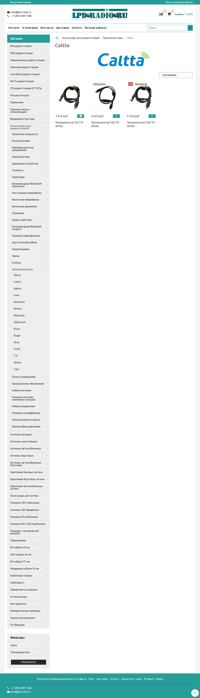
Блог (91, 678)
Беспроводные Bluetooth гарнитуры (27, 185)
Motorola (19, 315)
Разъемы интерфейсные (26, 413)
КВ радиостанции (20, 46)
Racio (17, 328)
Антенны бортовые (21, 455)
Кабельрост (17, 582)
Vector (17, 362)
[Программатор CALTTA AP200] (106, 97)
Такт (16, 369)
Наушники (18, 213)
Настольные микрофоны (27, 192)
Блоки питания (21, 140)
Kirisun (18, 308)
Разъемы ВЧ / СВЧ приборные (27, 523)
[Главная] (57, 37)
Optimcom (20, 322)
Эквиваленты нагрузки (23, 589)
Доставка (62, 27)
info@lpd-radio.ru (20, 12)
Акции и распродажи (22, 617)
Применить (28, 662)
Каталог (14, 27)
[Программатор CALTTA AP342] (70, 97)
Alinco (17, 275)
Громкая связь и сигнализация (20, 110)
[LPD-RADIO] (100, 13)
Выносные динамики (24, 206)
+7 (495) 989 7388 (20, 15)
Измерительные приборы (25, 610)
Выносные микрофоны (25, 199)
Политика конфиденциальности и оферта (62, 678)
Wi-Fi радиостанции (22, 81)
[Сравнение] (161, 13)
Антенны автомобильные (25, 448)
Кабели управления (23, 406)
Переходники (18, 540)
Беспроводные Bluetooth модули (27, 227)
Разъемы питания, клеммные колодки (23, 398)
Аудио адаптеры (22, 219)
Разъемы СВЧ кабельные (24, 502)
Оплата (77, 27)
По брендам (17, 624)
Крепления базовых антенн (26, 472)
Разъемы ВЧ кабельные (24, 516)
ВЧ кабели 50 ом (20, 547)
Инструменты (18, 603)
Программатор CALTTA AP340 (141, 124)
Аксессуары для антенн (24, 495)
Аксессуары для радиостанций (80, 37)
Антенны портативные (23, 441)
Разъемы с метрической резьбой (24, 532)
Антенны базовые (21, 434)
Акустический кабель (24, 242)
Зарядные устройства (25, 163)
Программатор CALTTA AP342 (69, 124)
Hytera (17, 288)
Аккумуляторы (21, 156)
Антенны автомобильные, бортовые (25, 464)
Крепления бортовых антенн (27, 479)
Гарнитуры (18, 177)
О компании (30, 27)
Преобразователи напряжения (22, 148)
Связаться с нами (131, 678)
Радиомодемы (21, 249)
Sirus (16, 342)
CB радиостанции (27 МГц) (26, 88)
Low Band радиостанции (25, 74)
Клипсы (16, 262)
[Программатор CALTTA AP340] (142, 97)
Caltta (17, 281)
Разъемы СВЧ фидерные (24, 509)
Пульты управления (23, 376)
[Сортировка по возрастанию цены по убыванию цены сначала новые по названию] (176, 75)
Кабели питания (21, 390)
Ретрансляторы (19, 95)
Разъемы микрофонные (26, 235)
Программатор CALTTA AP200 (105, 124)
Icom (16, 295)
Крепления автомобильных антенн (26, 487)
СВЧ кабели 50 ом (20, 554)
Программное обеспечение (28, 383)
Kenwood (19, 301)
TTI (16, 355)
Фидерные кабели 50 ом (24, 568)
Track (17, 349)
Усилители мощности (25, 134)
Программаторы (113, 37)
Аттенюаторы (18, 596)
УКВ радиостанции (21, 53)
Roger (17, 335)
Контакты (47, 27)
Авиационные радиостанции (27, 60)
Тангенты (17, 170)
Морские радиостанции (24, 67)
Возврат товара (153, 678)
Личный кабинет (95, 27)
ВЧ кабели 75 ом (20, 561)
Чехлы (16, 256)
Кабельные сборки (21, 575)
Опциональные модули (26, 419)
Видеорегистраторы (22, 118)
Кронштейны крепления (26, 426)
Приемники (16, 102)
